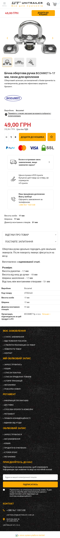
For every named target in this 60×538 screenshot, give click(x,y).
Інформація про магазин (16, 400)
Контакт (8, 353)
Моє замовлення (14, 330)
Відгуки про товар (17, 234)
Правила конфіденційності (17, 418)
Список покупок (12, 373)
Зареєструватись (13, 364)
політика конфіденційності (21, 496)
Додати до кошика (32, 137)
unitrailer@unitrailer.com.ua (20, 515)
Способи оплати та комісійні (18, 409)
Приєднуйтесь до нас (17, 462)
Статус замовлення (14, 337)
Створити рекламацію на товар (19, 345)
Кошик (7, 369)
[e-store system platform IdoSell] (30, 535)
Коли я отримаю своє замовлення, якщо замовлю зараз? (30, 162)
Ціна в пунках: (25, 175)
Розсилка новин (12, 389)
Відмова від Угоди (13, 423)
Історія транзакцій (13, 381)
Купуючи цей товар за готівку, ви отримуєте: (34, 179)
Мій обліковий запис (17, 358)
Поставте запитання (19, 241)
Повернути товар (12, 349)
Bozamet (20, 110)
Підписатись (30, 484)
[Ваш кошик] (55, 4)
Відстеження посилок (15, 341)
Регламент (9, 414)
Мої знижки (10, 385)
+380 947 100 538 (27, 204)
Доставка (9, 405)
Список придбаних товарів (17, 377)
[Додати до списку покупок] (51, 137)
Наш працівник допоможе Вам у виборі (32, 199)
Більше (45, 314)
